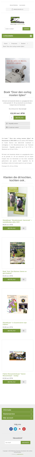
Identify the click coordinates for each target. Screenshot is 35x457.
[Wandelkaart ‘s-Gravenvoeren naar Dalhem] (17, 304)
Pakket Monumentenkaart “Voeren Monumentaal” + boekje (14, 375)
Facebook (11, 429)
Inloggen (22, 5)
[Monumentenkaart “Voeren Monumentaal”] (17, 355)
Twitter (15, 429)
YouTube (19, 429)
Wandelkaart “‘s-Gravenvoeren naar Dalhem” (15, 323)
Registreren (14, 5)
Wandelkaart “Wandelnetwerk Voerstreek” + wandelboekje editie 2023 (17, 221)
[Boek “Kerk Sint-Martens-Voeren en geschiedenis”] (17, 253)
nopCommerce (20, 454)
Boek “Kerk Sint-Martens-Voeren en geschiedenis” (15, 272)
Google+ (24, 429)
